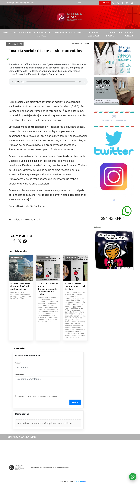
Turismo (79, 32)
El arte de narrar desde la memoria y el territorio (75, 286)
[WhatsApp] (113, 2)
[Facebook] (122, 2)
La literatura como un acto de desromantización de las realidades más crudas (48, 288)
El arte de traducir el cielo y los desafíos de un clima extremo (20, 286)
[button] (96, 2)
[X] (118, 2)
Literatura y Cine (114, 34)
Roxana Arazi (23, 32)
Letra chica (129, 34)
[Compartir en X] (20, 241)
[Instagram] (127, 2)
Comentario (19, 374)
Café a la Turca (43, 34)
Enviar (75, 402)
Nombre (18, 363)
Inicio (7, 32)
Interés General (94, 34)
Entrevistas (63, 32)
